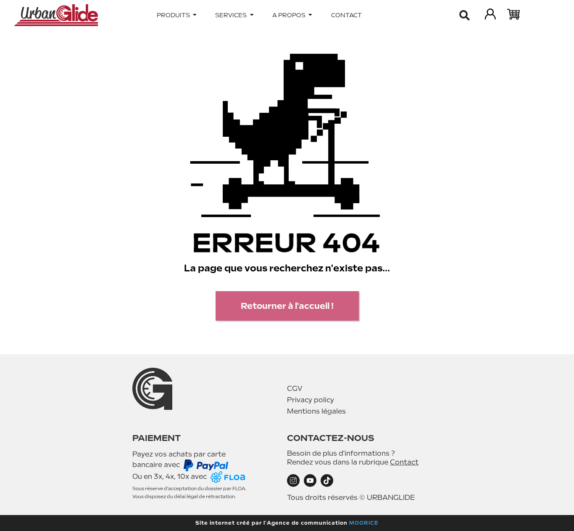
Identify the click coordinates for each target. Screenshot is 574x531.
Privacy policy (310, 400)
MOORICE (364, 523)
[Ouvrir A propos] (310, 15)
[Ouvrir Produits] (195, 15)
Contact (404, 462)
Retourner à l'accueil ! (287, 306)
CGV (295, 389)
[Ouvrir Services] (252, 15)
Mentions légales (316, 411)
